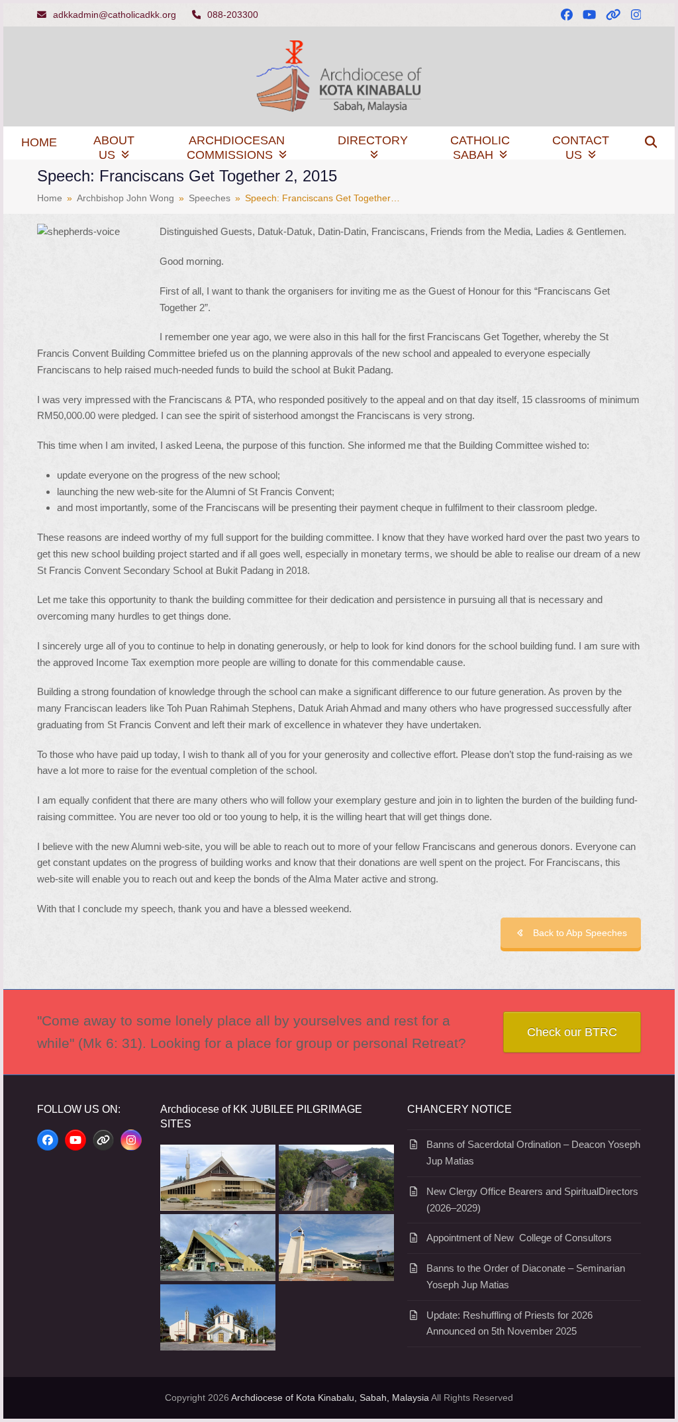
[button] (651, 143)
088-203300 (232, 14)
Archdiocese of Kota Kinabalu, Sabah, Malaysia (330, 1397)
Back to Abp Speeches (580, 932)
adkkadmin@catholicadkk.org (114, 14)
